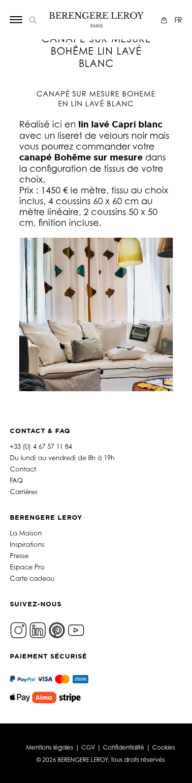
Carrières (23, 492)
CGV (88, 747)
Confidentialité (123, 747)
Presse (19, 556)
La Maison (26, 533)
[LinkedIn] (37, 629)
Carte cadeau (32, 578)
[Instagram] (18, 629)
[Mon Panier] (165, 20)
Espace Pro (27, 567)
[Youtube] (76, 629)
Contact (23, 469)
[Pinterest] (56, 629)
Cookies (163, 747)
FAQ (16, 480)
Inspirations (27, 544)
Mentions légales (49, 747)
